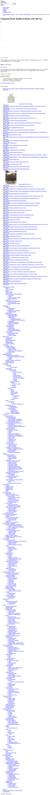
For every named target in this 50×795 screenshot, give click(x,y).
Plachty (15, 374)
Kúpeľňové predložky (12, 465)
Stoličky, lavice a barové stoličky (12, 495)
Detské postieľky (11, 308)
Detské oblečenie (11, 408)
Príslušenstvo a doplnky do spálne (13, 635)
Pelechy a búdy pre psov (19, 403)
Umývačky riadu (11, 440)
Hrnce (9, 745)
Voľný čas (5, 749)
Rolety (9, 657)
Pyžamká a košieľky (15, 412)
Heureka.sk (5, 363)
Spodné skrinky (11, 427)
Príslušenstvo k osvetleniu (11, 586)
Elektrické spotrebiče (7, 354)
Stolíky (12, 394)
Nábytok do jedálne (7, 492)
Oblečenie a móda (9, 405)
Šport (7, 751)
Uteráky (15, 379)
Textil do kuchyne (9, 659)
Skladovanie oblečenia (10, 705)
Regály (7, 490)
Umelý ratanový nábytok (13, 787)
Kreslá (7, 545)
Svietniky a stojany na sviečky (14, 297)
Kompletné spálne (9, 607)
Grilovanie (8, 757)
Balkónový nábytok (7, 12)
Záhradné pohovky (12, 777)
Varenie (7, 744)
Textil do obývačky (10, 672)
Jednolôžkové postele (12, 631)
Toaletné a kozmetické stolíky (14, 614)
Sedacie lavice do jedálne (13, 500)
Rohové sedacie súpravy (13, 557)
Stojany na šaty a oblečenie (13, 613)
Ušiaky (9, 551)
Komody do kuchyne (12, 444)
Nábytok (10, 388)
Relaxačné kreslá (11, 548)
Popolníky (10, 713)
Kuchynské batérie (12, 450)
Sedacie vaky (11, 324)
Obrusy (9, 661)
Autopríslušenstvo (9, 337)
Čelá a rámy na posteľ (12, 628)
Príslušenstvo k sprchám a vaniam (15, 469)
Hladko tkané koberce (12, 647)
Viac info (9, 64)
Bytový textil (13, 370)
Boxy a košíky (9, 697)
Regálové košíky (11, 699)
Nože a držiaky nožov (12, 723)
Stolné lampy (11, 582)
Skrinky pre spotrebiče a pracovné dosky (16, 426)
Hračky (9, 366)
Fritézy (9, 432)
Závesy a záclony (9, 687)
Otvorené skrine (11, 639)
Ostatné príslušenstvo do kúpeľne (15, 467)
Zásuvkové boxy (11, 703)
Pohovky (10, 556)
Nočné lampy (11, 580)
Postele (4, 9)
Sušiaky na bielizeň (12, 349)
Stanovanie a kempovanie (11, 752)
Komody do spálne (12, 610)
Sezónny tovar (6, 599)
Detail (7, 89)
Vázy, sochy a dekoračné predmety (13, 301)
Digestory (10, 431)
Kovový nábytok (11, 785)
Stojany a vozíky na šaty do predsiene (16, 526)
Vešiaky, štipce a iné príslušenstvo (15, 350)
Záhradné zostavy (9, 782)
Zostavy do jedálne (10, 512)
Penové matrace (11, 620)
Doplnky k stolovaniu (10, 710)
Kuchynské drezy (12, 451)
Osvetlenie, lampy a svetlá (8, 571)
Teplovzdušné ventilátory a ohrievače (16, 471)
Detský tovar (8, 364)
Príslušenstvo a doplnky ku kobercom (16, 651)
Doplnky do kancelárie (10, 515)
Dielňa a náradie (9, 341)
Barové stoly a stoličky (10, 493)
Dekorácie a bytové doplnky (9, 286)
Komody (7, 485)
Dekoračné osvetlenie (12, 574)
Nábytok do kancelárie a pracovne (10, 513)
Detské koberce (11, 328)
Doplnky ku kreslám (12, 518)
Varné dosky (10, 441)
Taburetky (13, 399)
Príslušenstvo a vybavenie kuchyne (13, 447)
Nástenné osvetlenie (12, 578)
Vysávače (10, 357)
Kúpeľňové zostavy (12, 456)
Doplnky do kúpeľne (12, 461)
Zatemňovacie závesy (12, 694)
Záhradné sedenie (9, 772)
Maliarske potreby (9, 342)
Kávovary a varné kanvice (13, 433)
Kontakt (4, 789)
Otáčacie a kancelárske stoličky (12, 517)
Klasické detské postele (16, 318)
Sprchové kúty (11, 480)
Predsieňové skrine (12, 531)
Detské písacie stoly (12, 316)
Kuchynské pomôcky (10, 719)
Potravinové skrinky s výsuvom (14, 425)
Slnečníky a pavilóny (10, 758)
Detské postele (11, 317)
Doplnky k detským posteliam (14, 330)
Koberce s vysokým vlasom (14, 648)
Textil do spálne (9, 678)
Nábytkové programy (12, 563)
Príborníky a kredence (12, 510)
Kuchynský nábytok (10, 443)
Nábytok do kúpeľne (10, 454)
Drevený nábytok (11, 784)
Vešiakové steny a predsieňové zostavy (14, 536)
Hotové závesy (11, 690)
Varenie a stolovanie (7, 709)
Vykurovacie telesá (12, 769)
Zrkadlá (10, 459)
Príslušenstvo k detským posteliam (18, 320)
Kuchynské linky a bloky (11, 417)
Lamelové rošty (9, 608)
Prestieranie (10, 664)
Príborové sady (11, 732)
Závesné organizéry (10, 707)
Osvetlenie (13, 385)
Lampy (15, 386)
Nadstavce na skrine (12, 638)
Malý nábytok (6, 484)
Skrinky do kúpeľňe (12, 458)
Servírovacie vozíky (12, 446)
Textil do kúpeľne (9, 665)
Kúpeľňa (13, 382)
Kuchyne (5, 414)
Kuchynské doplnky (10, 718)
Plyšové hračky (14, 367)
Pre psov (13, 402)
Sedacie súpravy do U (12, 560)
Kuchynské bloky (12, 418)
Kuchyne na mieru (9, 415)
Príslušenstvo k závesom (13, 691)
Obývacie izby (6, 538)
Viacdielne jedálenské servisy (14, 743)
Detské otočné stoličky (13, 315)
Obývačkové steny (9, 552)
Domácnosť (5, 344)
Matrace (12, 389)
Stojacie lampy (11, 581)
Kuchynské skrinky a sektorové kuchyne (14, 422)
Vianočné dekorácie (12, 602)
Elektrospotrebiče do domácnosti (12, 355)
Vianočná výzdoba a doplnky (12, 601)
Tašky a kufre (8, 753)
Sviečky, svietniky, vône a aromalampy (14, 294)
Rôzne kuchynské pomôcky (14, 724)
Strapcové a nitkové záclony (14, 692)
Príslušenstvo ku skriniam (13, 640)
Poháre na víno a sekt (12, 727)
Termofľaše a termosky (13, 742)
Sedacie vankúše (11, 677)
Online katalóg (6, 791)
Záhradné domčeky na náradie (12, 762)
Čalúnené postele (26, 14)
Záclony (10, 693)
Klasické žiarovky (12, 593)
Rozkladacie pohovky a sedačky (15, 558)
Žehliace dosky (11, 351)
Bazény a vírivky (9, 756)
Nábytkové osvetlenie (12, 542)
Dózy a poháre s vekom (13, 722)
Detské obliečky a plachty (13, 329)
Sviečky (10, 296)
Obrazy (7, 290)
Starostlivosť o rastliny (13, 761)
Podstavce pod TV (12, 543)
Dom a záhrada (9, 368)
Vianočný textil (11, 603)
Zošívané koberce (12, 653)
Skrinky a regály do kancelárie (12, 522)
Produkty (13, 14)
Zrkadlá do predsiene (10, 537)
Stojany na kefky (17, 383)
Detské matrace (9, 312)
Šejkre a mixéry (11, 437)
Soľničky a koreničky (12, 717)
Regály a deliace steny (13, 565)
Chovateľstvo (8, 338)
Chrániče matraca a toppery (11, 606)
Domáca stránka (6, 14)
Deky (15, 373)
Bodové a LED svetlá (12, 577)
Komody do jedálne (12, 508)
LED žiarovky (11, 594)
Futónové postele (11, 629)
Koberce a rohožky (10, 646)
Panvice (10, 746)
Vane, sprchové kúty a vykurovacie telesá (14, 479)
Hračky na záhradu (12, 764)
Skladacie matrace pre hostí (14, 622)
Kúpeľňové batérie (12, 477)
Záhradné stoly (9, 781)
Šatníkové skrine (9, 636)
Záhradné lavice (11, 775)
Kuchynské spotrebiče (10, 428)
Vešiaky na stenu (11, 534)
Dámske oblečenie (12, 406)
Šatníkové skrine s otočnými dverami (16, 642)
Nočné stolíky (16, 395)
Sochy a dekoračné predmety (14, 303)
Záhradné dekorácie (12, 770)
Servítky (10, 714)
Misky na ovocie (11, 711)
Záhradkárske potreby (10, 759)
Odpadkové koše (9, 346)
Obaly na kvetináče (10, 289)
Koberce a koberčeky (15, 381)
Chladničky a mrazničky (13, 430)
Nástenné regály (9, 487)
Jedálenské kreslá (11, 498)
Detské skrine (11, 321)
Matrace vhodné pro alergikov (14, 618)
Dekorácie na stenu (12, 302)
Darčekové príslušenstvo (11, 340)
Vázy (9, 304)
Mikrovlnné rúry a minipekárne (14, 434)
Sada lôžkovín (11, 685)
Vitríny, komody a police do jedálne (13, 506)
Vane (9, 482)
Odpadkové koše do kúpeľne (14, 466)
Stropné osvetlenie (12, 583)
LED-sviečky (11, 295)
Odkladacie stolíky (9, 489)
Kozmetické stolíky (10, 486)
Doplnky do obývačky (10, 539)
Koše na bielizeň (11, 348)
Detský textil (11, 309)
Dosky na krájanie (12, 720)
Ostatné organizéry (9, 704)
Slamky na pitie (11, 716)
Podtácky (10, 712)
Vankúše (5, 11)
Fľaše (9, 737)
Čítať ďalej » (17, 61)
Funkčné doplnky (9, 750)
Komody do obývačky (13, 562)
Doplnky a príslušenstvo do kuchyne (15, 448)
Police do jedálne (11, 509)
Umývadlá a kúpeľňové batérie (12, 476)
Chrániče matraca (11, 679)
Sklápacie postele (11, 634)
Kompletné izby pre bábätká (14, 310)
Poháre (7, 726)
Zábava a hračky (9, 331)
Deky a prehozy (11, 674)
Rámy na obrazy (9, 291)
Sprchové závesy (11, 470)
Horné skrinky (11, 424)
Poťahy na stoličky (12, 662)
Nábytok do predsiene (10, 529)
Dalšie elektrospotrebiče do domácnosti (16, 356)
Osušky (9, 666)
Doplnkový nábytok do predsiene (15, 525)
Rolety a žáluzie (9, 654)
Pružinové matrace (12, 621)
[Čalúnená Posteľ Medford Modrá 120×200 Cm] (10, 40)
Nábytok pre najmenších (13, 323)
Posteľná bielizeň (17, 375)
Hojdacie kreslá (11, 547)
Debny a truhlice (11, 698)
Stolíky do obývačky (10, 568)
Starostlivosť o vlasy (10, 361)
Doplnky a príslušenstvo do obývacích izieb (17, 541)
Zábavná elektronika (10, 362)
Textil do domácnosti (7, 645)
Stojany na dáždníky (12, 528)
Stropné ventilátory (10, 587)
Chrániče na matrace (18, 372)
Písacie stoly (5, 8)
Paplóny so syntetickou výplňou (17, 681)
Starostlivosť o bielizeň (10, 347)
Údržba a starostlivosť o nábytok (15, 544)
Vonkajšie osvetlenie (10, 588)
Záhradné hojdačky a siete (13, 774)
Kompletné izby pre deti (13, 322)
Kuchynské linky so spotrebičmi (15, 420)
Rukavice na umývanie (13, 668)
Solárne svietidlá (11, 589)
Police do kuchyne (12, 445)
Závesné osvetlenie (12, 584)
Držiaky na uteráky (12, 463)
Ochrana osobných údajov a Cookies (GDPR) (12, 790)
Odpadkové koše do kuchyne (14, 452)
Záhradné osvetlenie (10, 771)
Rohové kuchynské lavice (13, 499)
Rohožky (10, 652)
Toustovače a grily (12, 439)
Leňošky (10, 555)
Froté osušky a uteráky (13, 464)
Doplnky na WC (11, 473)
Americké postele (11, 626)
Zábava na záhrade (12, 335)
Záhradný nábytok (7, 755)
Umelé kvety (8, 299)
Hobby (7, 400)
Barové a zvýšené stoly (13, 504)
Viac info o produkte (7, 83)
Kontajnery (8, 516)
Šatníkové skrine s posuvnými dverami (16, 644)
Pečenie (7, 725)
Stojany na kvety (9, 292)
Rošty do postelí (14, 392)
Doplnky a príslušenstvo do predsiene (13, 524)
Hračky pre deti (11, 334)
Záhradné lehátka (11, 776)
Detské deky (10, 327)
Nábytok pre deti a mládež (11, 314)
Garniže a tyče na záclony (13, 688)
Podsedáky (10, 766)
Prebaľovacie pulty (12, 311)
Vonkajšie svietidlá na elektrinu (14, 590)
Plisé (9, 655)
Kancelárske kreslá (12, 519)
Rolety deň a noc (11, 658)
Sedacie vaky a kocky (12, 549)
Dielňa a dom (6, 336)
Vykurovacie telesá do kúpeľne (14, 483)
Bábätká (7, 307)
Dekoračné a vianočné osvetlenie (12, 573)
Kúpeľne (5, 453)
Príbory (7, 729)
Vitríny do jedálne (12, 511)
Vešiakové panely (12, 532)
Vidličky (10, 733)
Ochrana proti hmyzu (10, 343)
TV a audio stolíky (12, 570)
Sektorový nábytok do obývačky (12, 561)
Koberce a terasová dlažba (13, 765)
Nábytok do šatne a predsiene (9, 523)
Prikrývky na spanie (18, 376)
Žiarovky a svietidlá (10, 595)
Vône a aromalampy (12, 298)
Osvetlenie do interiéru (10, 576)
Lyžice (9, 730)
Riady (7, 735)
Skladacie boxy (11, 700)
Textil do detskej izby (10, 325)
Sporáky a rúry (11, 438)
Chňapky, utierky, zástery (13, 660)
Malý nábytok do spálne (11, 609)
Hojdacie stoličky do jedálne (14, 497)
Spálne (17, 14)
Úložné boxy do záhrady (13, 768)
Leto (7, 600)
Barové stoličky (6, 7)
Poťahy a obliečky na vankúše (14, 675)
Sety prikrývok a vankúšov (19, 377)
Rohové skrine (11, 641)
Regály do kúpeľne (12, 457)
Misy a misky (11, 738)
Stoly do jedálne (9, 503)
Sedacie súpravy (14, 393)
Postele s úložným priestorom (14, 633)
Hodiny (7, 288)
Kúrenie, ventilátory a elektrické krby (13, 360)
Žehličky (10, 359)
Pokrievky (10, 748)
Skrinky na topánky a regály (11, 535)
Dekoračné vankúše (12, 673)
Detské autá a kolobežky (13, 333)
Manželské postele (12, 632)
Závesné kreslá (11, 779)
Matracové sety (11, 619)
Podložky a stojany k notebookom (13, 413)
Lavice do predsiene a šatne (14, 530)
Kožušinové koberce (12, 649)
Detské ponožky (14, 411)
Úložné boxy (13, 387)
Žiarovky (8, 591)
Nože (9, 731)
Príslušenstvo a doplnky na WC (12, 472)
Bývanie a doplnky (12, 369)
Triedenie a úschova (7, 696)
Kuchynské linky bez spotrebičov (15, 419)
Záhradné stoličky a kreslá (13, 778)
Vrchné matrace (11, 623)
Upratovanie (8, 353)
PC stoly (15, 396)
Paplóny (10, 680)
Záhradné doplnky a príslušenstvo (13, 763)
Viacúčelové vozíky (10, 706)
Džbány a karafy (11, 736)
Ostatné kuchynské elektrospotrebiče (15, 435)
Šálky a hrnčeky (11, 739)
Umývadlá (10, 478)
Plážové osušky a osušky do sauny (15, 667)
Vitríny (7, 491)
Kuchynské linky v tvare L (13, 421)
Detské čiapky (14, 409)
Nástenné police (11, 564)
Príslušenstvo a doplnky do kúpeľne (13, 460)
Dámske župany (14, 407)
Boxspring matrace (12, 616)
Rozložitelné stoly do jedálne (14, 505)
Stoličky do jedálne (12, 502)
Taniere (9, 740)
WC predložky (11, 474)
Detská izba (5, 305)
